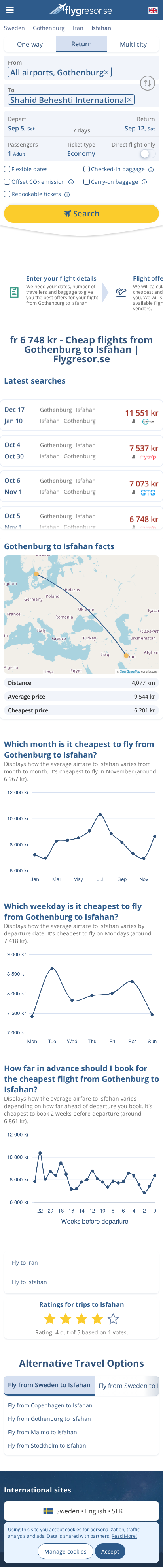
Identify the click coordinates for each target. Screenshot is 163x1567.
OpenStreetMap (130, 671)
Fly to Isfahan (29, 1282)
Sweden (14, 28)
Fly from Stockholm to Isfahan (47, 1445)
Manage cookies (65, 1551)
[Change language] (152, 10)
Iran (78, 28)
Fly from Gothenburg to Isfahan (49, 1418)
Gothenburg (49, 28)
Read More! (124, 1536)
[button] (10, 10)
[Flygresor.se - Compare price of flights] (81, 9)
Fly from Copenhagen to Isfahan (50, 1405)
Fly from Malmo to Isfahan (42, 1432)
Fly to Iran (25, 1262)
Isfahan (101, 28)
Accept (110, 1551)
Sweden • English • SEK (89, 1511)
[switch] (147, 83)
